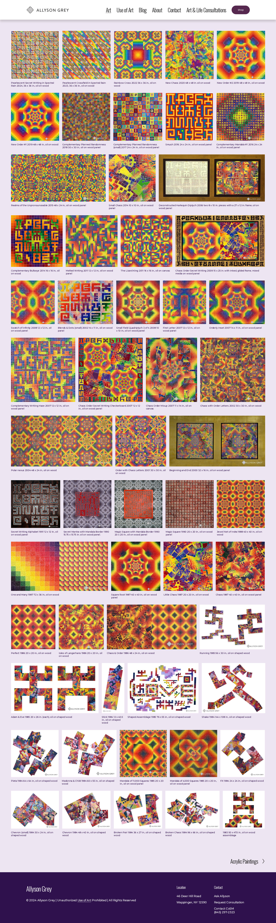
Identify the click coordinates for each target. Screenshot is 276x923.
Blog (142, 9)
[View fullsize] (35, 55)
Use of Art (125, 9)
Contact (174, 9)
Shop (241, 10)
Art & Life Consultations (206, 9)
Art (108, 9)
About (157, 9)
